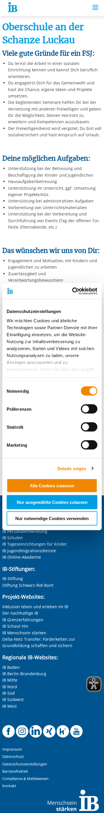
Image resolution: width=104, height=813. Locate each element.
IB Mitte (9, 680)
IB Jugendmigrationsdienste (29, 550)
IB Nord (9, 686)
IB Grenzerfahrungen (22, 619)
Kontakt (9, 785)
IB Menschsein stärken (24, 632)
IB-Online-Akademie (21, 557)
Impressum (12, 749)
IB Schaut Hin (15, 626)
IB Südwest (13, 699)
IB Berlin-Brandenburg (24, 673)
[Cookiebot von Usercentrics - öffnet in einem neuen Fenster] (73, 291)
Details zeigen (71, 468)
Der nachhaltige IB (20, 613)
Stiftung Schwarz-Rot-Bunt (27, 585)
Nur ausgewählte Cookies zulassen (52, 501)
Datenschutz (13, 756)
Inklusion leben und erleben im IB (35, 606)
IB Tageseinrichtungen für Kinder (34, 544)
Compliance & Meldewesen (25, 778)
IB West (9, 706)
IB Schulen (12, 537)
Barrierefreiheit (15, 771)
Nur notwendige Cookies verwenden (52, 518)
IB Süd (8, 693)
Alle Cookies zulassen (52, 485)
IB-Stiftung (12, 578)
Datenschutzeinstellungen (24, 764)
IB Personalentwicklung (24, 531)
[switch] (89, 409)
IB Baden (11, 667)
